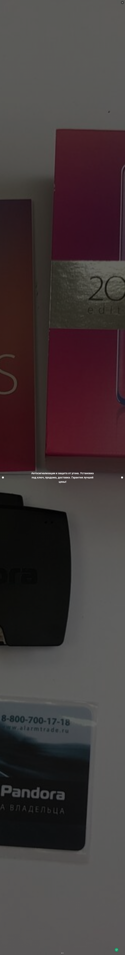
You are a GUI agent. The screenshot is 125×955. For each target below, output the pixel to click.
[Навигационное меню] (122, 2)
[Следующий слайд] (122, 477)
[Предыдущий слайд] (3, 477)
